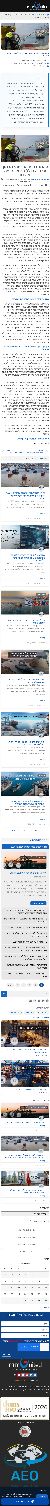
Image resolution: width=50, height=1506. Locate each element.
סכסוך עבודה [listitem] (16, 1012)
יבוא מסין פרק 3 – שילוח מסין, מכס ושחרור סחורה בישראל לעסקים (28, 802)
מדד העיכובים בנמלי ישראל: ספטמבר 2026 (26, 1122)
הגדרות (43, 1491)
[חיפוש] (4, 994)
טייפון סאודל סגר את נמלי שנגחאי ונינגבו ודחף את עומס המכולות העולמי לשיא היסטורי (25, 1156)
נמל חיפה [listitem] (30, 1012)
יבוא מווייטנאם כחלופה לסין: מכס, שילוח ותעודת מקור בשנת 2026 (27, 1191)
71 (18, 985)
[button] (12, 6)
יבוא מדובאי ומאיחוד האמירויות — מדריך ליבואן (27, 927)
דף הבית (45, 14)
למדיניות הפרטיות (16, 1341)
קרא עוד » (41, 1126)
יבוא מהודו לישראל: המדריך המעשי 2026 (30, 942)
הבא (10, 985)
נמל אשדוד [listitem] (42, 1012)
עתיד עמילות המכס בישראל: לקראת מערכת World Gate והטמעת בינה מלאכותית (27, 558)
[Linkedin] (31, 1375)
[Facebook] (35, 1375)
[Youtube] (27, 1375)
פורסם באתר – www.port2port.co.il (33, 439)
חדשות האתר (35, 14)
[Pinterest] (19, 1375)
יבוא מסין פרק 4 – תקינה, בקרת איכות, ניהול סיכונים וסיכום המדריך (26, 743)
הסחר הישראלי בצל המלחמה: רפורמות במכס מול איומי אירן (26, 681)
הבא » (13, 830)
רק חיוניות (42, 1496)
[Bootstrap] (23, 1375)
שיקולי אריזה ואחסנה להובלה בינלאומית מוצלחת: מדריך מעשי (27, 966)
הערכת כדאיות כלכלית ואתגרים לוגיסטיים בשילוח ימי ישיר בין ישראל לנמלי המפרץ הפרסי (25, 949)
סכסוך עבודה (20, 63)
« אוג (46, 1307)
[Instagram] (15, 1375)
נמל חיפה (31, 63)
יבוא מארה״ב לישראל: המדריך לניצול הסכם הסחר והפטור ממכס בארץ (26, 934)
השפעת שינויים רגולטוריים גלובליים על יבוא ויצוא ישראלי (27, 975)
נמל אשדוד (41, 63)
